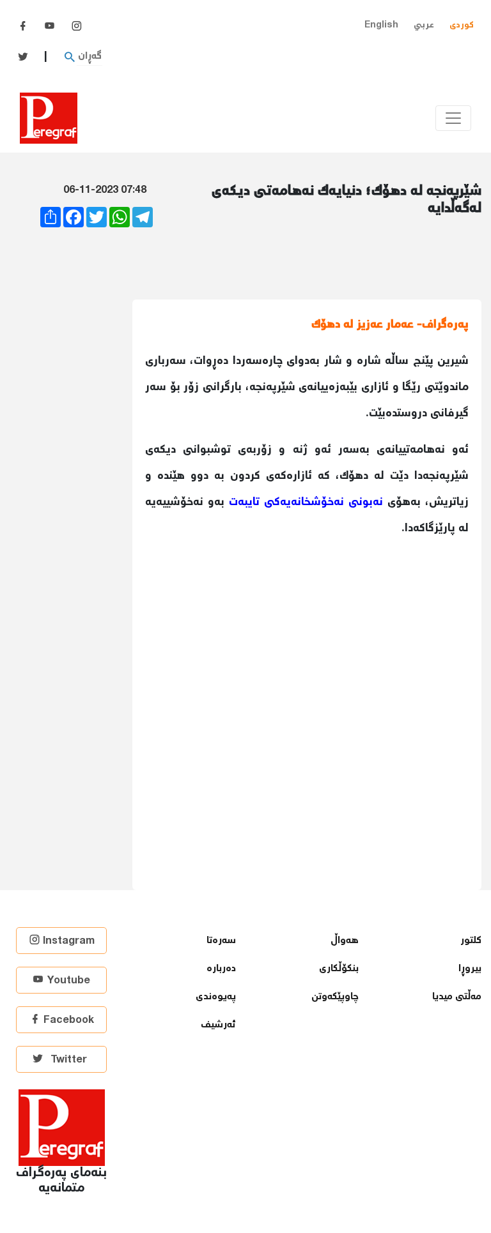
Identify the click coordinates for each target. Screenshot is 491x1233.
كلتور (470, 941)
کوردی (461, 25)
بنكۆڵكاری (339, 969)
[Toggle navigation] (453, 118)
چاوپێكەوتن (335, 997)
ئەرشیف (218, 1025)
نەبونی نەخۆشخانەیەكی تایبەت (306, 502)
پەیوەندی (216, 997)
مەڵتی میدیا (456, 997)
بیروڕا (469, 969)
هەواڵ (345, 941)
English (381, 25)
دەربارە (221, 969)
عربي (424, 25)
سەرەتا (221, 941)
